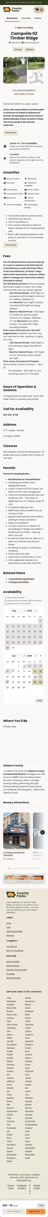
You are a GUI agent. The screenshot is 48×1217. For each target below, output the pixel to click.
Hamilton (29, 1061)
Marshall (28, 1101)
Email (19, 49)
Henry (27, 1068)
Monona (10, 1108)
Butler (27, 1014)
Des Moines (12, 1044)
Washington (30, 1148)
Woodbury (11, 1158)
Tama (27, 1138)
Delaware (29, 1041)
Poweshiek (11, 1128)
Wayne (10, 1151)
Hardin (28, 1064)
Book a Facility (13, 961)
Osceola (28, 1114)
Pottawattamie (31, 1124)
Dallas (9, 1037)
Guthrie (10, 1061)
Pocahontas (30, 1121)
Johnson (28, 1081)
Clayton (28, 1031)
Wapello (28, 1144)
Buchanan (29, 1011)
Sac (8, 1131)
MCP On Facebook (14, 950)
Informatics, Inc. (24, 1180)
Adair (9, 998)
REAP (30, 1189)
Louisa (27, 1091)
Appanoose (30, 1001)
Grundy (28, 1058)
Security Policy (36, 1187)
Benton (28, 1004)
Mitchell (28, 1104)
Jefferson (11, 1081)
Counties (26, 18)
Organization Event (21, 1187)
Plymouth (10, 1121)
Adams (28, 998)
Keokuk (28, 1084)
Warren (10, 1148)
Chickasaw (11, 1028)
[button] (8, 868)
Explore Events (12, 965)
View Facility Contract (24, 94)
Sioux (27, 1134)
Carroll (28, 1018)
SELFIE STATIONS (13, 978)
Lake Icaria (16, 42)
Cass (9, 1021)
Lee (26, 1088)
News (8, 923)
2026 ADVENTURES (14, 931)
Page (9, 1118)
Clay (8, 1031)
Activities (10, 974)
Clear (41, 1205)
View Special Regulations (24, 90)
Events (38, 18)
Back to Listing (25, 27)
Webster (28, 1151)
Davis (27, 1037)
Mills (8, 1104)
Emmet (28, 1048)
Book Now (12, 18)
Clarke (28, 1028)
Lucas (9, 1094)
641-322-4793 (10, 414)
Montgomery (12, 1111)
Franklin (10, 1054)
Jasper (28, 1078)
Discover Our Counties (16, 969)
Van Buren (11, 1144)
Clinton (10, 1034)
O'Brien (10, 1114)
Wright (9, 1161)
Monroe (28, 1108)
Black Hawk (11, 1007)
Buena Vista (12, 1014)
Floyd (27, 1051)
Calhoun (10, 1018)
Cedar (27, 1021)
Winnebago (12, 1154)
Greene (10, 1058)
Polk (8, 1124)
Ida (8, 1074)
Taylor (9, 1141)
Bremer (10, 1011)
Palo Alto (29, 1118)
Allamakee (11, 1001)
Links (8, 927)
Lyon (27, 1094)
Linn (8, 1091)
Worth (27, 1158)
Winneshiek (30, 1154)
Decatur (10, 1041)
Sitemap (10, 935)
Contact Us (11, 946)
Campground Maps (18, 582)
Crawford (29, 1034)
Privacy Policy (11, 1187)
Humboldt (29, 1071)
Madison (10, 1098)
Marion (10, 1101)
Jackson (10, 1078)
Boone (28, 1007)
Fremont (28, 1054)
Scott (27, 1131)
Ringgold (29, 1128)
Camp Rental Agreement (21, 578)
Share (31, 49)
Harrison (10, 1068)
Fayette (10, 1051)
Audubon (10, 1004)
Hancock (10, 1064)
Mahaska (29, 1098)
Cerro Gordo (12, 1024)
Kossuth (10, 1088)
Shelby (9, 1134)
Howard (10, 1071)
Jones (9, 1084)
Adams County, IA (31, 42)
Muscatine (29, 1111)
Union (27, 1141)
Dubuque (11, 1048)
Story (9, 1138)
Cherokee (29, 1024)
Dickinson (29, 1044)
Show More (10, 132)
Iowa (27, 1074)
